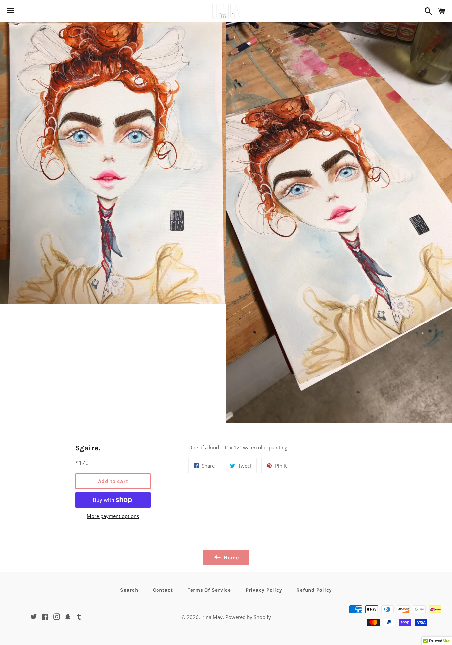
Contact (163, 590)
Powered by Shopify (248, 617)
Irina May (212, 617)
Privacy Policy (264, 590)
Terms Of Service (209, 590)
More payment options (113, 516)
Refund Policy (314, 590)
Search (129, 590)
